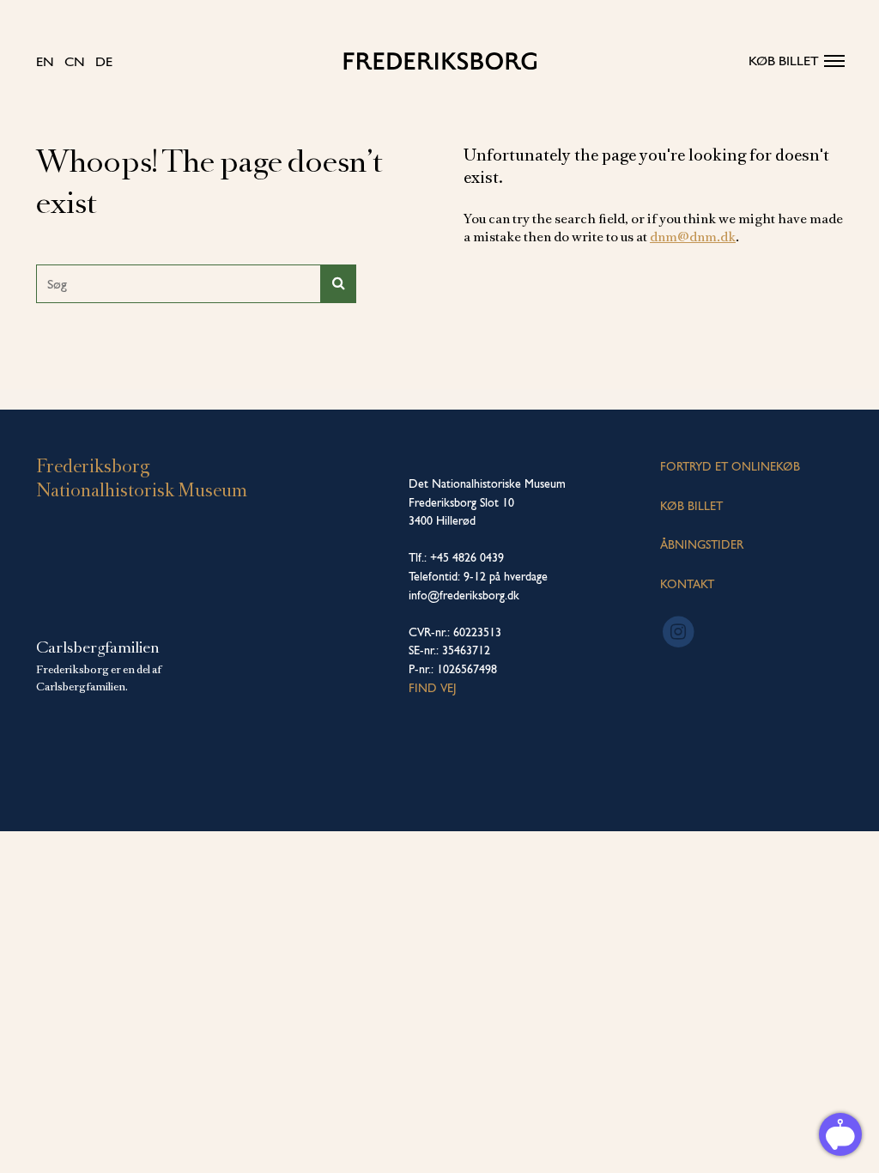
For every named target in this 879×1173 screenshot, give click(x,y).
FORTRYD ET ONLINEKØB (730, 466)
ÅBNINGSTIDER (701, 544)
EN (45, 61)
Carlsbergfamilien (98, 647)
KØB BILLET (691, 506)
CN (74, 61)
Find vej (433, 688)
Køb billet (784, 60)
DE (103, 61)
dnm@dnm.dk (693, 237)
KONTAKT (687, 584)
